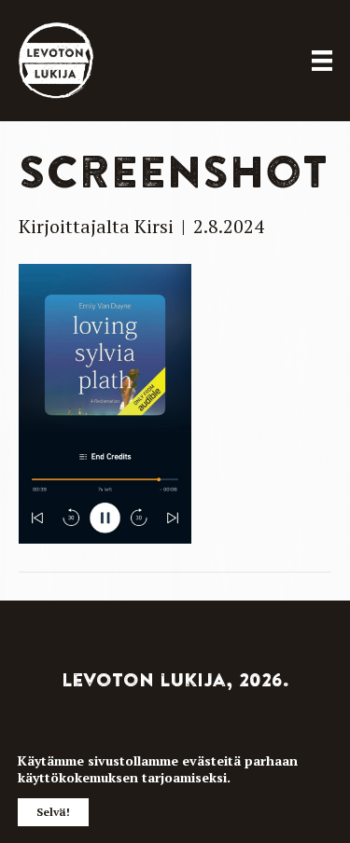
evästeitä (211, 760)
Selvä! (53, 812)
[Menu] (322, 60)
